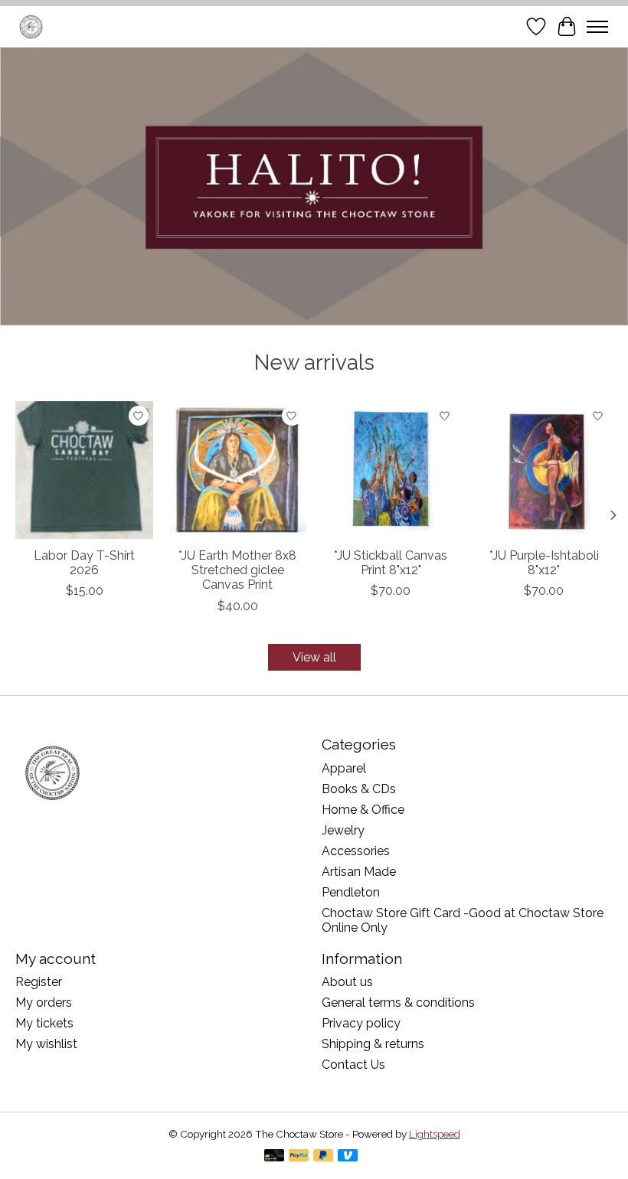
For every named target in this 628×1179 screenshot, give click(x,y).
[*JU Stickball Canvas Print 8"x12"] (391, 470)
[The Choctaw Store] (31, 26)
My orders (43, 1002)
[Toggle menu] (597, 26)
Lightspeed (434, 1134)
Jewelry (343, 830)
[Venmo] (348, 1156)
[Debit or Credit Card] (274, 1156)
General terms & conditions (398, 1002)
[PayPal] (299, 1156)
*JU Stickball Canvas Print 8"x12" (390, 562)
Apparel (344, 768)
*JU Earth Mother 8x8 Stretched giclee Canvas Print (237, 570)
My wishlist (46, 1044)
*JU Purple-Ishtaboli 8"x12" (544, 562)
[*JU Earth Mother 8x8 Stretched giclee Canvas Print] (237, 470)
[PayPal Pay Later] (323, 1156)
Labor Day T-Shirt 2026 (84, 562)
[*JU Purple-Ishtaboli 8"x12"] (544, 470)
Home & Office (363, 809)
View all (314, 657)
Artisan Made (359, 871)
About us (347, 982)
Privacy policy (361, 1023)
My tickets (44, 1023)
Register (38, 982)
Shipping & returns (373, 1044)
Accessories (356, 851)
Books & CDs (359, 789)
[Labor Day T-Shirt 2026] (84, 470)
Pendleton (351, 892)
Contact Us (353, 1064)
